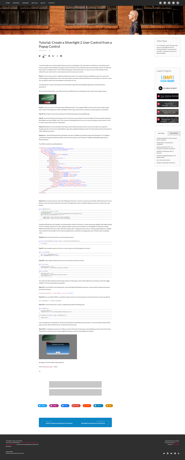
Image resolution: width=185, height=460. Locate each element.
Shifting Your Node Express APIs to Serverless (165, 152)
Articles (35, 3)
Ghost (177, 441)
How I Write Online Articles (163, 160)
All (50, 50)
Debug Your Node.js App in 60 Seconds (166, 162)
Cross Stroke (176, 444)
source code (48, 366)
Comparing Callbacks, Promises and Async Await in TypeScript (167, 139)
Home (8, 3)
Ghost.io (177, 442)
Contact (51, 3)
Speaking (16, 3)
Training (25, 3)
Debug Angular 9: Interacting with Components (165, 143)
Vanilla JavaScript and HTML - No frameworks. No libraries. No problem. (166, 147)
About (43, 3)
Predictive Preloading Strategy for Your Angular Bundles (166, 156)
